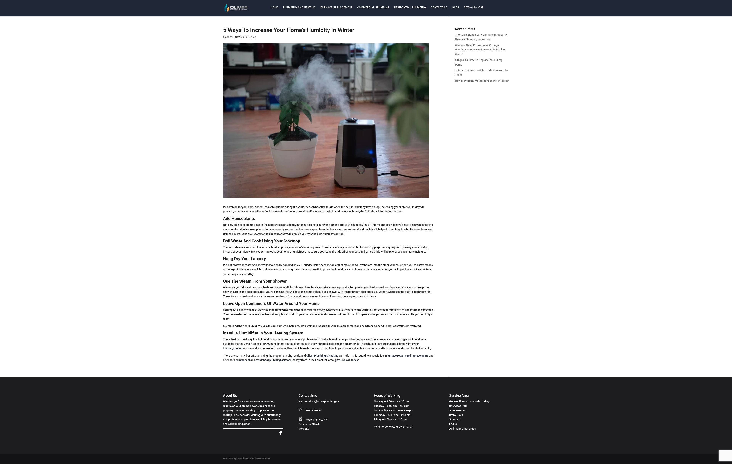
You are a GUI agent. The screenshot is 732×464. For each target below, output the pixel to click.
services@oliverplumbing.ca (321, 401)
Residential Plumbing (410, 7)
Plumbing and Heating (299, 7)
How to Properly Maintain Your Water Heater (482, 80)
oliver (229, 36)
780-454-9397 (474, 7)
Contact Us (439, 7)
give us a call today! (347, 360)
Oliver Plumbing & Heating (322, 355)
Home (274, 7)
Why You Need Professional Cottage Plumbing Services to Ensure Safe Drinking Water (480, 50)
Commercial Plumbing (373, 7)
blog (253, 36)
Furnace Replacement (336, 7)
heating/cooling (232, 348)
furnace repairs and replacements (407, 355)
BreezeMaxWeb (261, 458)
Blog (455, 7)
